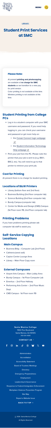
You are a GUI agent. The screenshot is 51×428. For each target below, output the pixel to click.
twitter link (38, 346)
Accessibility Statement (25, 361)
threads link (28, 346)
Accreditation (25, 357)
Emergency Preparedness (25, 374)
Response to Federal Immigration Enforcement (25, 386)
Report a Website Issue (25, 398)
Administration (25, 353)
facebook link (7, 346)
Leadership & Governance (25, 382)
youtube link (43, 346)
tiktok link (22, 346)
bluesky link (33, 346)
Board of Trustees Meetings (25, 366)
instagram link (12, 346)
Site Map (25, 394)
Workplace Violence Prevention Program (25, 390)
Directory (25, 370)
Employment (25, 378)
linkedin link (17, 346)
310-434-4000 (25, 335)
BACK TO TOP (24, 403)
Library (25, 23)
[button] (38, 7)
